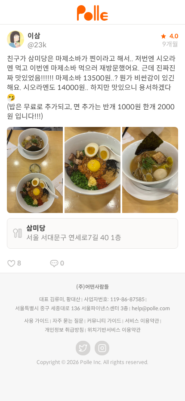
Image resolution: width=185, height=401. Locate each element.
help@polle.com (151, 308)
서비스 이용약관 (142, 321)
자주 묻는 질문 (67, 321)
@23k (37, 44)
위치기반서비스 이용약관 (114, 330)
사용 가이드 (36, 321)
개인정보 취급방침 (64, 330)
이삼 (34, 35)
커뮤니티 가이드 (104, 321)
